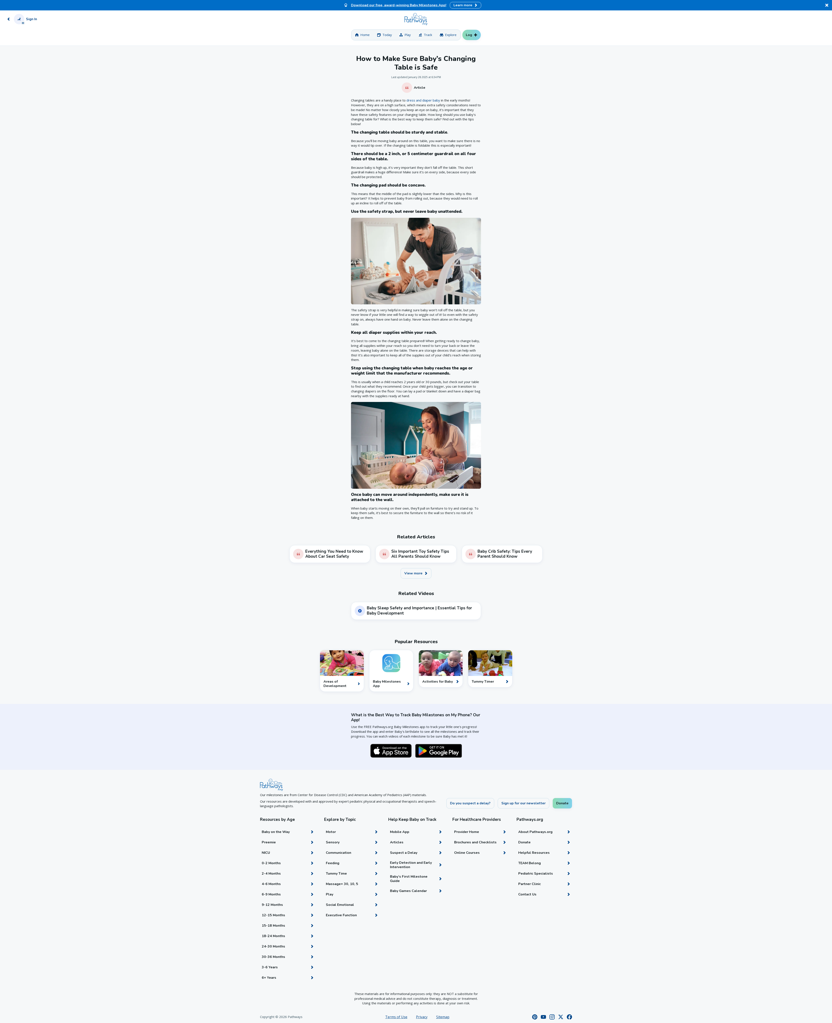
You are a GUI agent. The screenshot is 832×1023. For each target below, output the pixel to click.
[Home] (416, 19)
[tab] (362, 35)
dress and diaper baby (423, 100)
